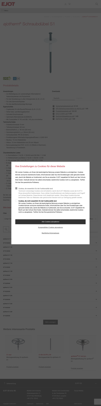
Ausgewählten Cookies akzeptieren (50, 227)
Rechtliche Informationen (50, 233)
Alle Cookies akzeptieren (50, 222)
